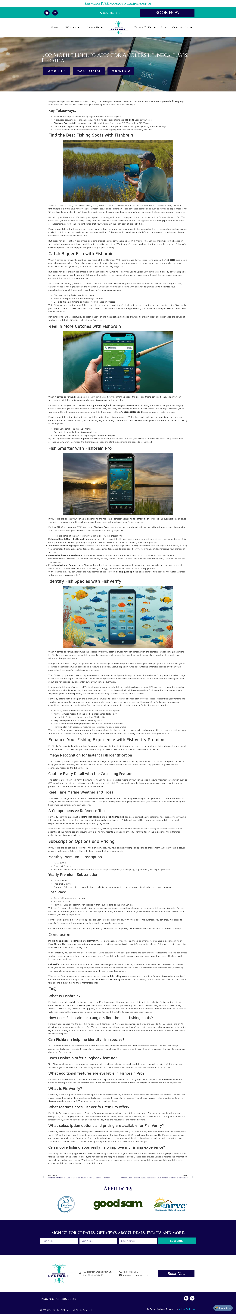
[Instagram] (55, 13)
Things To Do (143, 27)
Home (54, 27)
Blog (164, 27)
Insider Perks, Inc (187, 1309)
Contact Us (180, 27)
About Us (93, 27)
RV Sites (70, 27)
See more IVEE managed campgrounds (118, 3)
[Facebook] (47, 13)
